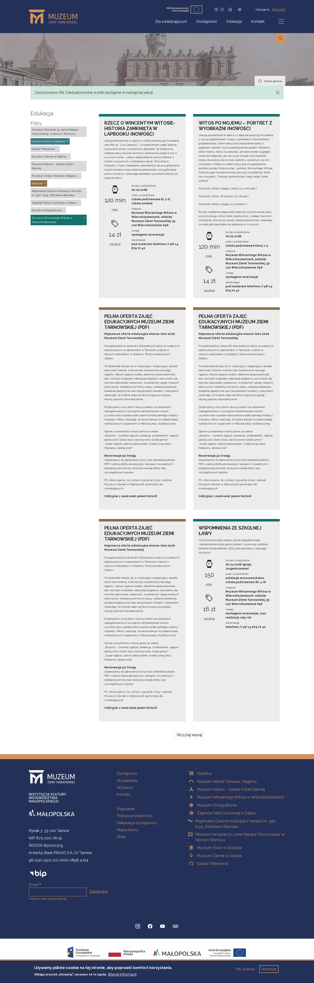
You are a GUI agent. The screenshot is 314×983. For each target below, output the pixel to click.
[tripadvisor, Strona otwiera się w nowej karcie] (175, 926)
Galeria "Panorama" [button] (43, 149)
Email (33, 885)
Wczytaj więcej (189, 735)
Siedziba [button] (37, 183)
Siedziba (204, 773)
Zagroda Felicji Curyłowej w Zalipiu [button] (54, 202)
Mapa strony (127, 830)
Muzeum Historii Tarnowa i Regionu (227, 781)
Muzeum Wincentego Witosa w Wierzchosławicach (240, 797)
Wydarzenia (127, 780)
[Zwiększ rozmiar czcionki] (216, 10)
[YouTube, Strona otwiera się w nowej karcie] (162, 926)
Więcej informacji (122, 974)
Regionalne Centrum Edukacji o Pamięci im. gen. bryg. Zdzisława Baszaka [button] (57, 193)
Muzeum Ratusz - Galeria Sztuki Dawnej (231, 789)
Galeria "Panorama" (213, 863)
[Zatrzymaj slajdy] (240, 10)
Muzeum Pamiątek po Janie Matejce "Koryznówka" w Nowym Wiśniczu (240, 837)
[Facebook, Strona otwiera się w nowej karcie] (150, 926)
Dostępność (206, 21)
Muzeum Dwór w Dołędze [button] (48, 141)
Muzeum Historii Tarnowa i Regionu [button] (54, 175)
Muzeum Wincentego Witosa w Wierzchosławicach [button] (52, 220)
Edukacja (234, 21)
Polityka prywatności (134, 816)
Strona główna (273, 81)
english (278, 9)
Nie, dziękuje (245, 969)
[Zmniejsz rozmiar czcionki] (222, 10)
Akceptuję (269, 969)
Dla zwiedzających (171, 21)
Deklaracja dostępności (137, 823)
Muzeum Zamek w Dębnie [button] (49, 156)
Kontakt (258, 21)
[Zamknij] (277, 92)
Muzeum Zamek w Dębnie (219, 856)
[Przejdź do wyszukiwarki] (280, 38)
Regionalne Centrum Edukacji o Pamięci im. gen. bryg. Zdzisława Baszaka (235, 824)
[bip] (38, 874)
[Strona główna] (55, 16)
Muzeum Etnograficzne (217, 805)
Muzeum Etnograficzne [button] (46, 210)
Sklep (121, 837)
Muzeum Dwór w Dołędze (219, 848)
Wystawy (125, 787)
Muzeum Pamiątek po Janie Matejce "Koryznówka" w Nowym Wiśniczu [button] (55, 131)
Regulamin (126, 809)
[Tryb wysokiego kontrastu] (230, 10)
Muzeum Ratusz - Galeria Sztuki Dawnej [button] (53, 166)
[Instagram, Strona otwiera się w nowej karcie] (137, 926)
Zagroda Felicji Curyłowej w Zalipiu (226, 813)
